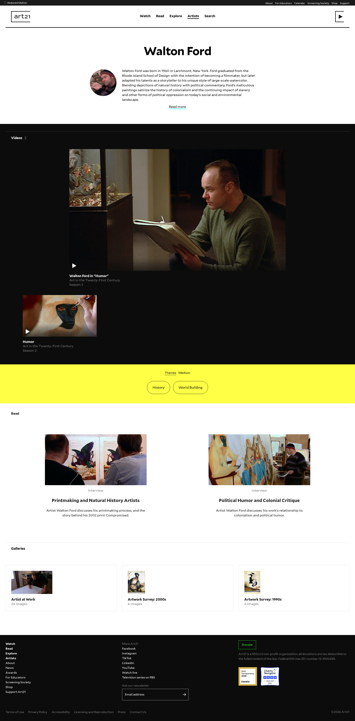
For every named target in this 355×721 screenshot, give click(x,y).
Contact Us (138, 712)
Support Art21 (16, 692)
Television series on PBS (138, 677)
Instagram (129, 653)
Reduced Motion (17, 2)
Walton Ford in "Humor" (89, 276)
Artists (193, 16)
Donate (247, 644)
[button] (339, 16)
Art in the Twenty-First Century (94, 280)
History (159, 387)
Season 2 (76, 285)
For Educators (283, 3)
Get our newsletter (135, 685)
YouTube (128, 668)
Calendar (299, 3)
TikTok (126, 658)
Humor (28, 342)
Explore (176, 16)
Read (160, 16)
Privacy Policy (37, 712)
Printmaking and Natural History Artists (77, 437)
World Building (190, 387)
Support (344, 3)
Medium (184, 373)
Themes (170, 373)
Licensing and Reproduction (94, 712)
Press (122, 712)
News (10, 668)
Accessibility (61, 712)
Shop (334, 3)
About (269, 3)
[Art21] (20, 16)
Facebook (129, 648)
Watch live (129, 672)
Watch (145, 16)
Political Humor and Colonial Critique (238, 437)
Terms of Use (15, 712)
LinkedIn (128, 663)
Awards (11, 672)
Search (209, 16)
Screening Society (318, 3)
